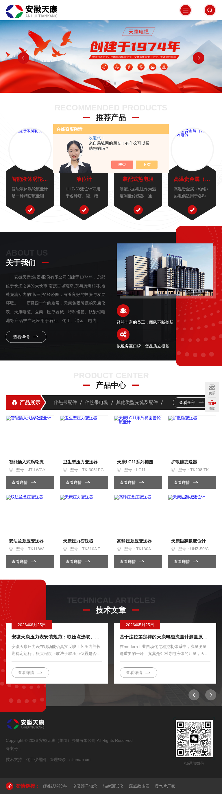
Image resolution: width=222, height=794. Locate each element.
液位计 (84, 179)
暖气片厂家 (165, 786)
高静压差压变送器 (134, 540)
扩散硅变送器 (184, 461)
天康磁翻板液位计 (188, 540)
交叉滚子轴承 (85, 786)
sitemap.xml (80, 759)
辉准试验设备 (55, 786)
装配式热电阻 (138, 179)
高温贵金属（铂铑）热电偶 (192, 179)
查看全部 (188, 402)
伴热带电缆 (96, 402)
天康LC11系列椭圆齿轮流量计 (138, 461)
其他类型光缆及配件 (137, 402)
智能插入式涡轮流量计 (30, 461)
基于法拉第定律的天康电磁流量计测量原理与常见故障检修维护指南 (165, 636)
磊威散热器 (139, 786)
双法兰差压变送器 (26, 540)
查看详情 (22, 336)
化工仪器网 (36, 759)
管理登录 (58, 759)
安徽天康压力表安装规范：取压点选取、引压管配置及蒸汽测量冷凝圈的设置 (57, 636)
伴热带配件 (65, 402)
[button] (106, 83)
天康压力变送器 (78, 540)
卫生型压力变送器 (80, 461)
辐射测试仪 (113, 786)
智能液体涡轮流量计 (30, 179)
